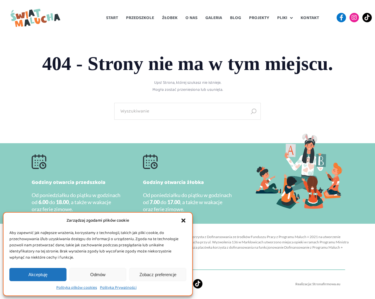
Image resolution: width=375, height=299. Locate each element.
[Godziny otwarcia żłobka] (150, 161)
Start (112, 18)
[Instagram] (354, 17)
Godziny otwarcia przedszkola (68, 182)
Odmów (97, 274)
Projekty (259, 18)
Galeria (213, 18)
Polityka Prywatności (118, 287)
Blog (235, 18)
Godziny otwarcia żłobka (173, 182)
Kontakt (310, 18)
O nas (191, 18)
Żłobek (170, 18)
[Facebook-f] (341, 17)
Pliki (282, 18)
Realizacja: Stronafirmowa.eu (317, 284)
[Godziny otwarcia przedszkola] (39, 161)
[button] (183, 220)
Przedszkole (140, 18)
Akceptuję (37, 274)
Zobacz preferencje (157, 274)
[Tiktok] (367, 17)
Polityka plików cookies (76, 287)
